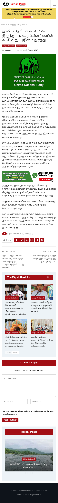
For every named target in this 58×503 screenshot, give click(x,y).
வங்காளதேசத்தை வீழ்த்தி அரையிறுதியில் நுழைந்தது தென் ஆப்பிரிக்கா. (44, 258)
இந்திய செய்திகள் (29, 459)
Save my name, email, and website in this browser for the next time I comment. (28, 412)
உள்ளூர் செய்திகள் (8, 45)
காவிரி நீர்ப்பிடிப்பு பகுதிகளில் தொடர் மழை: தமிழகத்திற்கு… (29, 465)
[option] (29, 456)
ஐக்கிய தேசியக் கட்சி (15, 233)
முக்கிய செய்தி (21, 45)
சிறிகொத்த (27, 233)
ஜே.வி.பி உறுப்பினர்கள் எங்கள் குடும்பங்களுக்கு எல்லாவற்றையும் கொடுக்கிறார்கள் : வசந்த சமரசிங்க (13, 261)
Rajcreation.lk (35, 495)
